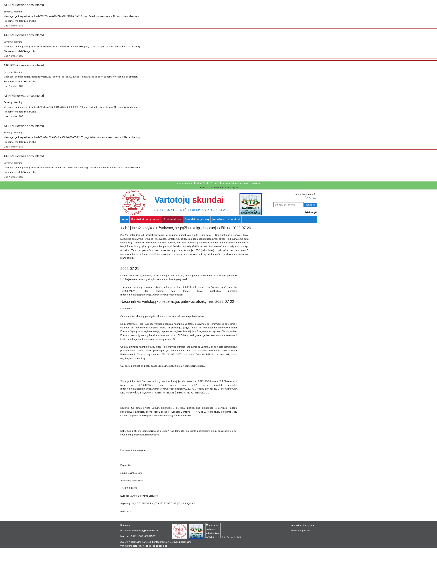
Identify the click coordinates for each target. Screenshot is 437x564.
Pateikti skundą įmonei (145, 219)
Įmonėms (218, 219)
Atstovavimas (172, 219)
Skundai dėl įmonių (197, 219)
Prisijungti (311, 212)
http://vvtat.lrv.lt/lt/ (231, 537)
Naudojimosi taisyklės (302, 525)
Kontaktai (234, 219)
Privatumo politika (300, 530)
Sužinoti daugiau (229, 187)
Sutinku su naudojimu (210, 187)
